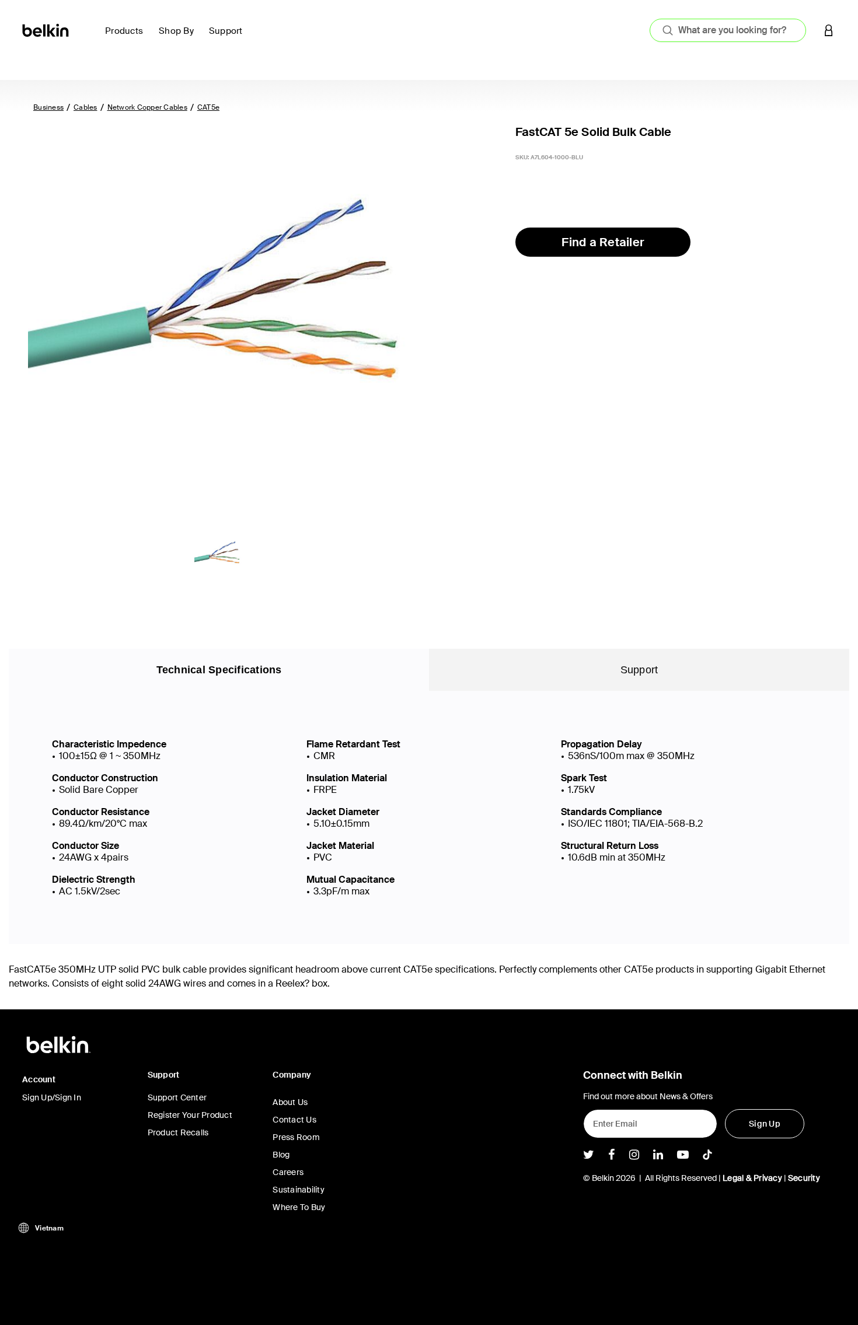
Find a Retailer (602, 242)
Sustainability (299, 1189)
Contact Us (294, 1119)
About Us (290, 1102)
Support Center (177, 1097)
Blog (281, 1154)
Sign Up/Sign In (51, 1097)
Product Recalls (178, 1132)
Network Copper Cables (147, 107)
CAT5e (208, 107)
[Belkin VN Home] (46, 29)
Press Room (296, 1137)
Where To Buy (299, 1207)
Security (804, 1178)
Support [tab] (639, 670)
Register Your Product (190, 1115)
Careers (288, 1172)
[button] (829, 30)
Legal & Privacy (752, 1178)
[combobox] (728, 30)
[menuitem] (127, 38)
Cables (85, 107)
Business (48, 107)
